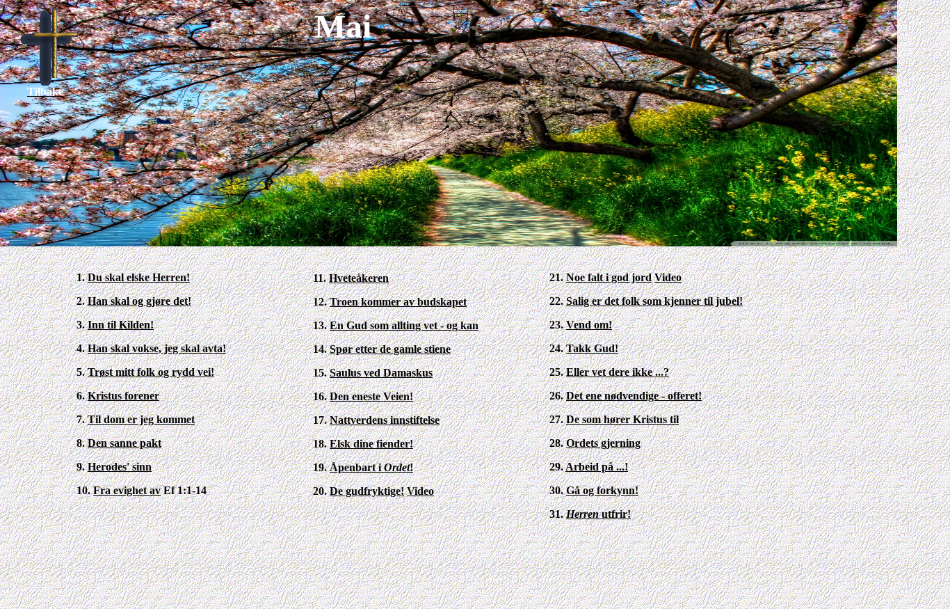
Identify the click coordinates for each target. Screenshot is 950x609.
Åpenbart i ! (371, 467)
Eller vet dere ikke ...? (617, 372)
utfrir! (598, 514)
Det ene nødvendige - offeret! (634, 396)
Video (420, 491)
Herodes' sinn (120, 467)
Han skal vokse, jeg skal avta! (157, 348)
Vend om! (589, 325)
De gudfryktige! (367, 491)
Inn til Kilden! (121, 325)
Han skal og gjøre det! (139, 301)
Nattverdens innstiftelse (385, 420)
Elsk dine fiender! (371, 444)
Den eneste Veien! (371, 396)
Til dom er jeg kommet (141, 419)
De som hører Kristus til (622, 419)
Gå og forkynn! (602, 490)
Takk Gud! (592, 348)
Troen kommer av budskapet (398, 302)
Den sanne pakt (124, 443)
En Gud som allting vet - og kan (404, 325)
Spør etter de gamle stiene (390, 349)
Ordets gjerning (603, 443)
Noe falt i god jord (609, 277)
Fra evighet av (127, 490)
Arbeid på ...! (596, 467)
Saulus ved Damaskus (381, 373)
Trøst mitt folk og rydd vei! (151, 372)
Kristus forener (123, 396)
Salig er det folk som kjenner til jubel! (654, 301)
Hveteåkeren (359, 278)
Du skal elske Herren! (139, 277)
